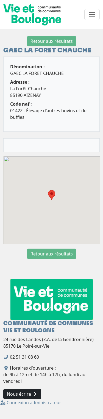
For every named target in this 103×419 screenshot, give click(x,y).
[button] (51, 195)
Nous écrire (19, 394)
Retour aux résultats (51, 41)
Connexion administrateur (33, 403)
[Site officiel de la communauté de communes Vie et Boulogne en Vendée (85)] (51, 299)
